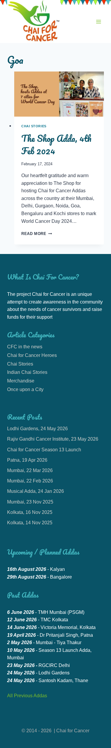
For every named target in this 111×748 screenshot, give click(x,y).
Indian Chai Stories (27, 372)
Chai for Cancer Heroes (32, 355)
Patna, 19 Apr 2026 (27, 460)
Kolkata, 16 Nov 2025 (29, 512)
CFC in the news (24, 346)
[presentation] (59, 94)
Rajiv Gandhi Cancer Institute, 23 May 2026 (52, 439)
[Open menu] (98, 21)
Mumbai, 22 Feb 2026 (30, 480)
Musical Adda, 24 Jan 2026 (35, 491)
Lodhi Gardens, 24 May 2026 (37, 428)
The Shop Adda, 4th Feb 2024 (56, 144)
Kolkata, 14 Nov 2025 (29, 522)
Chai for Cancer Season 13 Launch (44, 449)
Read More (36, 233)
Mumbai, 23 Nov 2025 (30, 501)
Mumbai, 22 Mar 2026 (30, 470)
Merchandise (20, 380)
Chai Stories (33, 126)
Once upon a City (25, 389)
